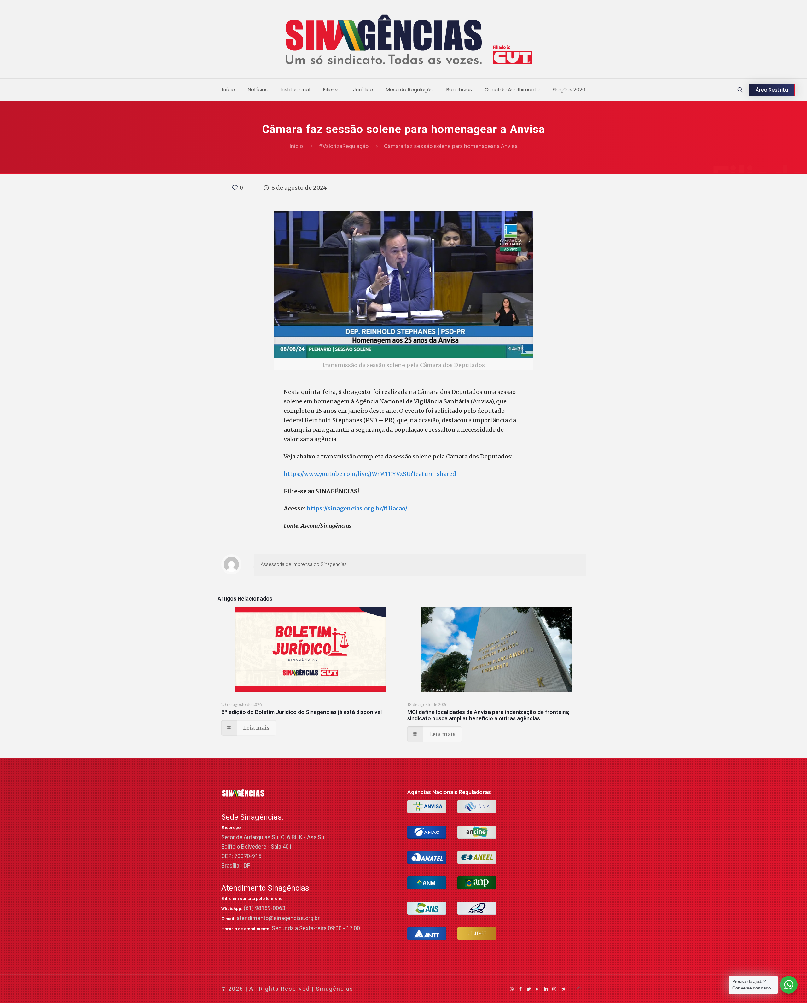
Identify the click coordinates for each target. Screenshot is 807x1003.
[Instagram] (554, 989)
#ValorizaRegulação (344, 146)
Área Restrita (771, 90)
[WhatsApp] (511, 989)
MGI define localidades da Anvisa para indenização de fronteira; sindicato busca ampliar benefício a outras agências (488, 715)
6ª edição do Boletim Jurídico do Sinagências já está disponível (301, 712)
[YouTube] (537, 989)
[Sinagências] (403, 40)
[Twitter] (528, 989)
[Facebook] (520, 989)
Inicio (296, 146)
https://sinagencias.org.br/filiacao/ (356, 508)
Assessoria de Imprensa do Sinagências (304, 564)
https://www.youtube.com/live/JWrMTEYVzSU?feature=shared (370, 473)
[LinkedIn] (546, 989)
